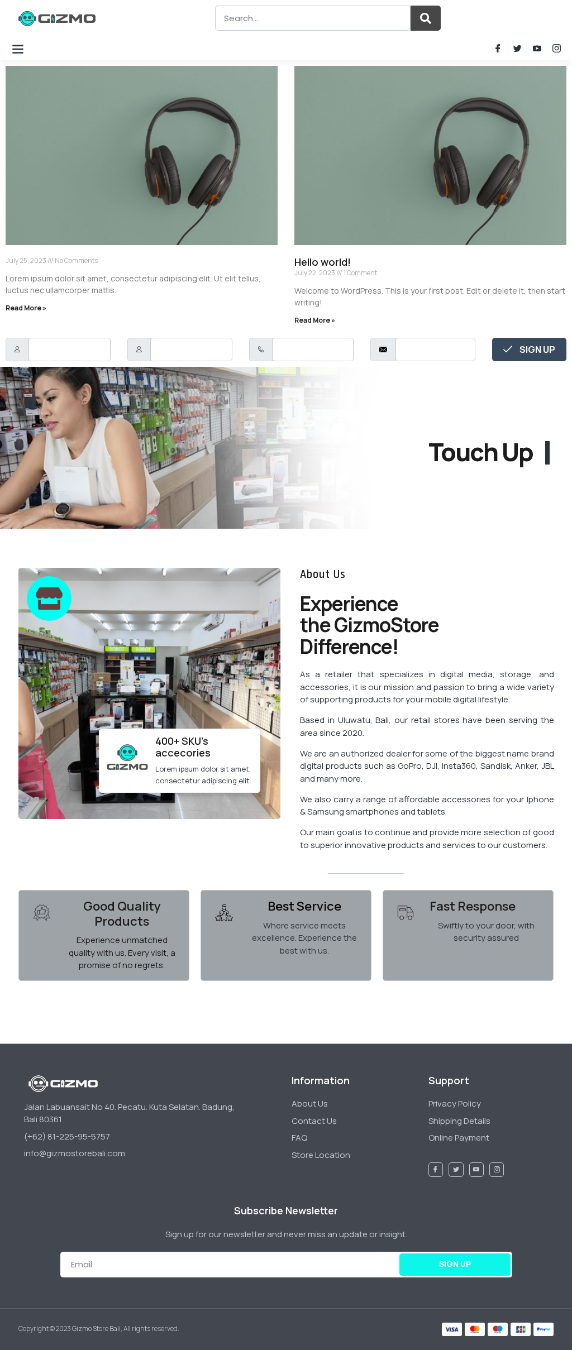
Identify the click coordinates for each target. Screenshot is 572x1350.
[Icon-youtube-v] (537, 48)
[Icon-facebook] (498, 48)
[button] (17, 48)
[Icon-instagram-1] (556, 48)
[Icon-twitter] (517, 48)
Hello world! (322, 262)
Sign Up (536, 349)
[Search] (426, 18)
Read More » (26, 308)
